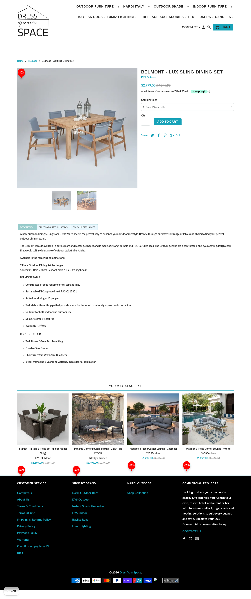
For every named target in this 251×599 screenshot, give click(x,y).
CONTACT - (191, 27)
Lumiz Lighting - (122, 17)
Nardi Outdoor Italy (85, 493)
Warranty (23, 539)
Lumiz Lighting (81, 526)
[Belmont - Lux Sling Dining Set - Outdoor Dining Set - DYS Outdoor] (77, 128)
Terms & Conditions (30, 506)
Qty (143, 115)
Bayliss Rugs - (91, 17)
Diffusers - (202, 17)
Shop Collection (137, 493)
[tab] (27, 227)
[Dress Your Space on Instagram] (191, 539)
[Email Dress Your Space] (197, 539)
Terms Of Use (26, 513)
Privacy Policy (26, 526)
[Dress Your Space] (33, 20)
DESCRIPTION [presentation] (27, 227)
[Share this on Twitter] (152, 135)
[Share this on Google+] (171, 135)
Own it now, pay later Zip (33, 546)
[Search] (209, 27)
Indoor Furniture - (212, 6)
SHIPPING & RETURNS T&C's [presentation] (53, 227)
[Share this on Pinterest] (165, 135)
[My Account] (204, 27)
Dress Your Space (130, 572)
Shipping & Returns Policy (34, 519)
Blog (20, 552)
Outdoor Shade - (171, 6)
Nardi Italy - (136, 6)
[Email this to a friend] (177, 135)
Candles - (224, 17)
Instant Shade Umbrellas (88, 506)
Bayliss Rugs (80, 519)
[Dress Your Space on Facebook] (184, 539)
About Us (23, 499)
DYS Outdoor (148, 77)
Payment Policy (27, 532)
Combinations (149, 100)
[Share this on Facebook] (158, 135)
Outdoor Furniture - (97, 6)
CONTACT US (191, 531)
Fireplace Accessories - (164, 17)
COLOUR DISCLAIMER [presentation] (84, 227)
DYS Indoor (79, 513)
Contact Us (24, 493)
